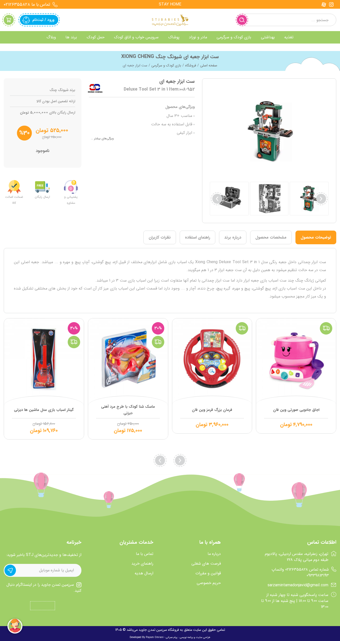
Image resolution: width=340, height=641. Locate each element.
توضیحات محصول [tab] (316, 237)
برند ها (71, 37)
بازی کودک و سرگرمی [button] (234, 37)
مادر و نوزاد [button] (198, 37)
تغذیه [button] (288, 37)
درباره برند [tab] (232, 237)
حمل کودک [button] (96, 37)
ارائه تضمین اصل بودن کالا (56, 101)
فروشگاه (190, 65)
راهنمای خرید (142, 564)
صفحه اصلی (208, 65)
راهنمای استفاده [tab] (197, 237)
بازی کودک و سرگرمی (166, 65)
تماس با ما (144, 554)
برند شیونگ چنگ (62, 90)
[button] (217, 199)
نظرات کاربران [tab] (160, 237)
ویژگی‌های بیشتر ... (102, 138)
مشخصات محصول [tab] (270, 237)
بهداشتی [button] (268, 37)
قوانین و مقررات (208, 573)
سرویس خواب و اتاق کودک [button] (136, 37)
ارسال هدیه (144, 573)
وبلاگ (51, 37)
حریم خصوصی (209, 583)
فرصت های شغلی (206, 564)
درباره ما (214, 554)
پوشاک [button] (173, 37)
